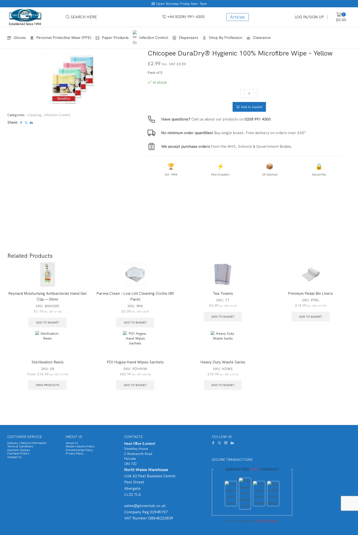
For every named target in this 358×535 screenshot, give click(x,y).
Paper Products (115, 37)
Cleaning (34, 115)
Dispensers (188, 37)
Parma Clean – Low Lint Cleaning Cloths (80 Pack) (135, 296)
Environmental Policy (79, 450)
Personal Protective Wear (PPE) (63, 37)
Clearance (262, 37)
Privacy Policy (75, 453)
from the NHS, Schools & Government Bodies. (226, 146)
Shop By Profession (225, 37)
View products (47, 385)
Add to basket (251, 107)
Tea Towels (223, 293)
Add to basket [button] (47, 322)
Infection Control (153, 37)
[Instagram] (225, 442)
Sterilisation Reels (47, 362)
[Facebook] (213, 442)
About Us (72, 443)
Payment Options (18, 450)
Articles (237, 17)
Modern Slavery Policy (80, 446)
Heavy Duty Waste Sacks (222, 362)
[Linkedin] (232, 442)
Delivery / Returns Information (27, 443)
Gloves (20, 37)
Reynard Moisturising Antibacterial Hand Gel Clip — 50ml (47, 296)
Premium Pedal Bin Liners (310, 293)
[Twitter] (219, 442)
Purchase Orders (18, 453)
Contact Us (14, 457)
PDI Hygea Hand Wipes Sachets (135, 362)
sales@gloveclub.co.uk (145, 505)
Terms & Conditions (20, 446)
